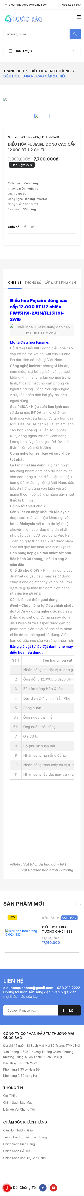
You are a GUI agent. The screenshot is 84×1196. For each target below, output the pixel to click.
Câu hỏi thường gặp (18, 1130)
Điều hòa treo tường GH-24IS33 (57, 929)
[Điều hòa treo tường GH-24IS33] (21, 932)
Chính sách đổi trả (16, 1151)
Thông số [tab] (33, 282)
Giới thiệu (10, 1095)
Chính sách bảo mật (17, 1102)
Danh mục (23, 51)
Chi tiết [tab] (15, 282)
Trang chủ (13, 71)
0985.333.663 (71, 4)
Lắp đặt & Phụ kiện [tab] (60, 282)
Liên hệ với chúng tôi (19, 1109)
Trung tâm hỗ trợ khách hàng (25, 1137)
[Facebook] (25, 227)
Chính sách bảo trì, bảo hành (24, 1158)
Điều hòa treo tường (50, 71)
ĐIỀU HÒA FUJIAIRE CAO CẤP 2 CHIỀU (35, 76)
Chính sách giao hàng (19, 1144)
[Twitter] (32, 227)
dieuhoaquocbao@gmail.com (28, 4)
